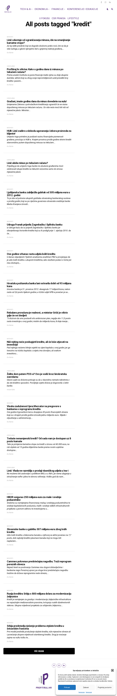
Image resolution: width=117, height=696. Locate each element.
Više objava (39, 651)
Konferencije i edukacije (82, 9)
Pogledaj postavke (105, 687)
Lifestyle (73, 18)
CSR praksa (58, 18)
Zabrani (86, 687)
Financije (57, 9)
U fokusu (44, 18)
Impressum (82, 692)
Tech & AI (25, 9)
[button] (112, 670)
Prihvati (67, 687)
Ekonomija (41, 9)
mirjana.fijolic (11, 389)
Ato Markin (10, 52)
